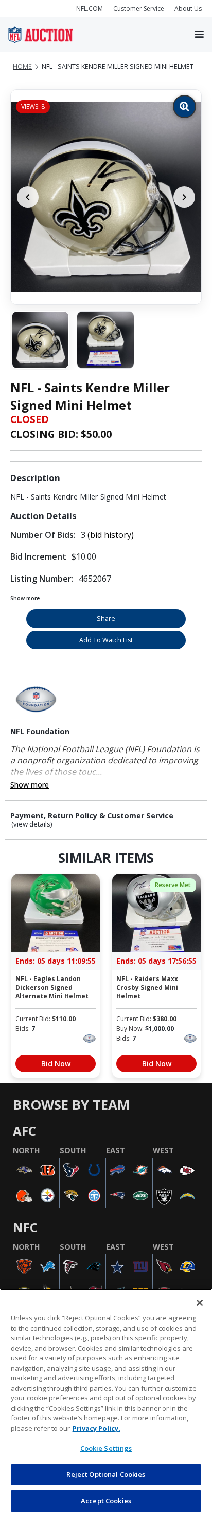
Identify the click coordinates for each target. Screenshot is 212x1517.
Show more (25, 598)
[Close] (199, 1303)
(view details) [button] (31, 824)
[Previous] (28, 197)
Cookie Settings (106, 1448)
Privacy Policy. (96, 1428)
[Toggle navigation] (199, 35)
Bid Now (55, 1063)
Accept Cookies (106, 1500)
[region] (106, 1403)
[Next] (184, 197)
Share (106, 618)
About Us (188, 8)
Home (22, 66)
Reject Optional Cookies (105, 1474)
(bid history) (110, 535)
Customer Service (138, 8)
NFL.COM (89, 8)
